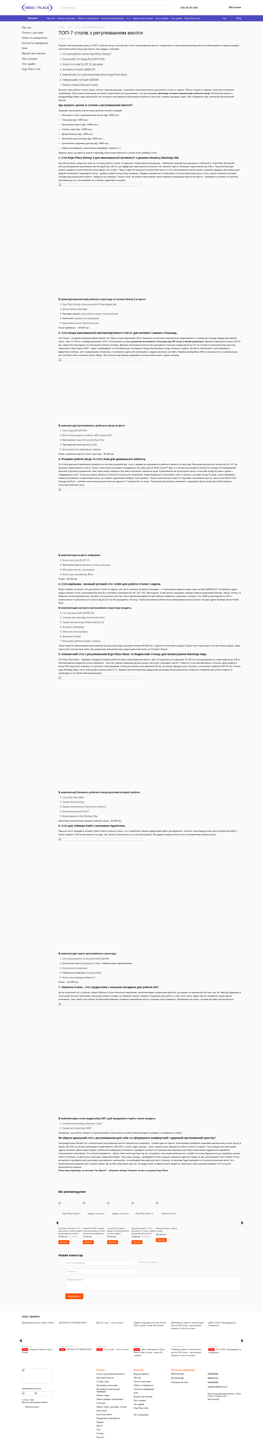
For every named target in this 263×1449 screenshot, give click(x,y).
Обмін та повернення (88, 18)
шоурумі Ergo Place (68, 96)
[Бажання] (217, 7)
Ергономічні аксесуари (106, 1385)
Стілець (100, 1433)
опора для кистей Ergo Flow (89, 440)
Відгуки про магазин (143, 18)
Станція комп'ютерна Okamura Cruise (82, 1123)
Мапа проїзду (213, 1399)
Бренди (99, 1422)
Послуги (100, 1437)
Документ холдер (71, 636)
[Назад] (57, 1223)
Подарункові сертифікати (108, 1418)
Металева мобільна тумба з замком (81, 641)
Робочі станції (102, 1395)
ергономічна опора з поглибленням (100, 313)
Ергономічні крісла (105, 1378)
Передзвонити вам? (179, 1382)
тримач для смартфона (86, 318)
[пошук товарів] (167, 7)
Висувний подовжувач (73, 627)
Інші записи (30, 1316)
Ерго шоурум (162, 18)
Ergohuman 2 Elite (91, 963)
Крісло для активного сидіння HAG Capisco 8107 (87, 435)
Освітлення (101, 1411)
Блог (128, 18)
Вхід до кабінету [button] (141, 1374)
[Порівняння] (209, 7)
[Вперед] (242, 1223)
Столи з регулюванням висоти (110, 1374)
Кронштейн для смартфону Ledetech (81, 449)
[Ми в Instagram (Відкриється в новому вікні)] (211, 18)
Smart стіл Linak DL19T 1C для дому (83, 64)
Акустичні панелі (104, 1414)
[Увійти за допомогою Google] (165, 1262)
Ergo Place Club (192, 18)
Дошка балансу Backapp (74, 309)
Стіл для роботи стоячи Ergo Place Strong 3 (86, 54)
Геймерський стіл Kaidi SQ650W (80, 79)
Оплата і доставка (66, 18)
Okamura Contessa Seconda (96, 565)
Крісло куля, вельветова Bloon (77, 574)
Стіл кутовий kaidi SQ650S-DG (78, 613)
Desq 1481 (91, 444)
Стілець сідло (102, 1381)
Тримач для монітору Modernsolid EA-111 (83, 622)
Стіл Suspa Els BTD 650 (74, 430)
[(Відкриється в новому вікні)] (28, 1393)
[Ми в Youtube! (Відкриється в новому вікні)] (208, 18)
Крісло (99, 1426)
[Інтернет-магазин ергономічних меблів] (37, 1376)
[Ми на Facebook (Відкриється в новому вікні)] (204, 18)
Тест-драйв (176, 18)
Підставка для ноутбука (75, 631)
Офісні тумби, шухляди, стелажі (111, 1407)
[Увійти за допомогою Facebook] (160, 1262)
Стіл (98, 1429)
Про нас (51, 18)
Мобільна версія (32, 1407)
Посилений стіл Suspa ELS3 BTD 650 (83, 59)
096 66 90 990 (189, 7)
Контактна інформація (113, 18)
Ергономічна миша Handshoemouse (80, 323)
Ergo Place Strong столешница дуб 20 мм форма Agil (89, 304)
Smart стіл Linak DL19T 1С (76, 560)
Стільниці (100, 1403)
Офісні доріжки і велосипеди (109, 1399)
